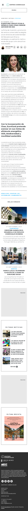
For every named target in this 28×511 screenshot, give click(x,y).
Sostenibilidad (5, 195)
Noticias (11, 18)
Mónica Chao (5, 193)
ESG (18, 193)
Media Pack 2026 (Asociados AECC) (8, 493)
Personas (18, 18)
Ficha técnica (3, 489)
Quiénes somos (4, 488)
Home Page (4, 18)
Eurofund (13, 193)
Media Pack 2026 (4, 492)
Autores (2, 490)
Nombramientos (16, 195)
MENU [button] (14, 10)
